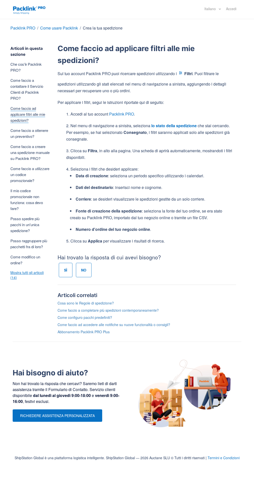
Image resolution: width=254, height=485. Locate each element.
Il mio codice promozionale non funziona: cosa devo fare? (26, 199)
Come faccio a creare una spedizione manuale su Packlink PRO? (30, 152)
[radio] (65, 270)
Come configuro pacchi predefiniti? (85, 317)
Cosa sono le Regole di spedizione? (86, 303)
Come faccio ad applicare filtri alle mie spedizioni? (27, 114)
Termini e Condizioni (224, 457)
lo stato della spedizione (174, 125)
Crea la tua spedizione (103, 28)
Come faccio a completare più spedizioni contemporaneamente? (108, 310)
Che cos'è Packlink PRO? (26, 67)
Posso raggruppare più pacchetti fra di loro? (28, 243)
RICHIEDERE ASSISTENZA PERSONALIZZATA (57, 415)
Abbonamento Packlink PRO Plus (84, 331)
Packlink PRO (22, 28)
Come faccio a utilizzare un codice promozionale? (29, 174)
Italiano (210, 8)
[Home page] (29, 9)
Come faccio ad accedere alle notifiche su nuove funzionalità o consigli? (114, 324)
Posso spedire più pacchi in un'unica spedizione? (24, 224)
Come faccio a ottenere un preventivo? (29, 133)
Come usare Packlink (59, 28)
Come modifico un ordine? (25, 259)
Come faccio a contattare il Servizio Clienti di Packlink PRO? (26, 89)
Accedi (231, 8)
